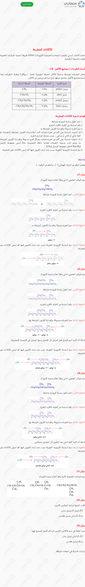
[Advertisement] (42, 29)
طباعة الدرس (27, 4)
